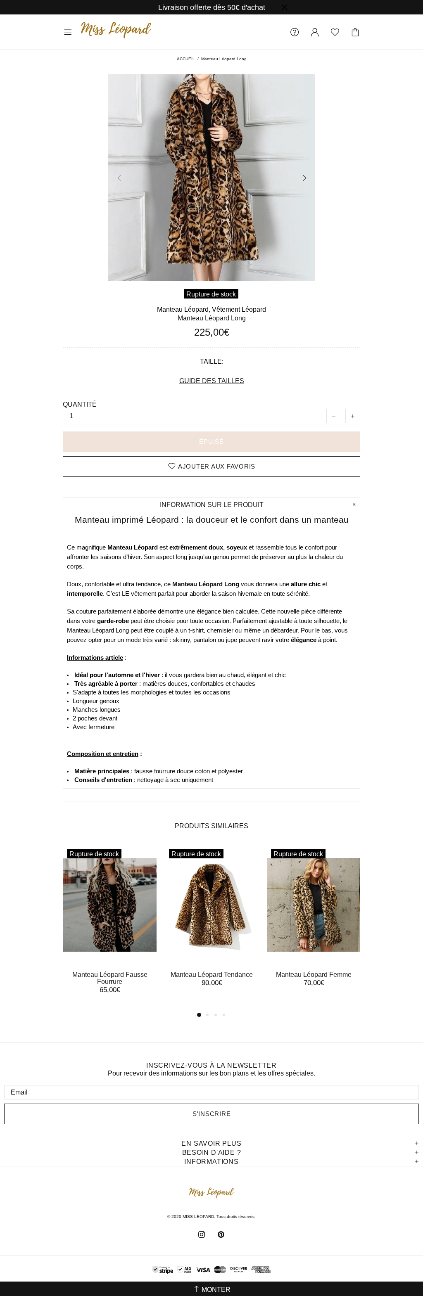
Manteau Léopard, (183, 309)
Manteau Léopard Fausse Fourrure (109, 978)
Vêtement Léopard (239, 309)
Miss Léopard (116, 32)
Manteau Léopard (197, 584)
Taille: (211, 361)
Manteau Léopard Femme (314, 974)
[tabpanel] (110, 927)
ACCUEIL (186, 59)
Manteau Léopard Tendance (212, 974)
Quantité (80, 404)
